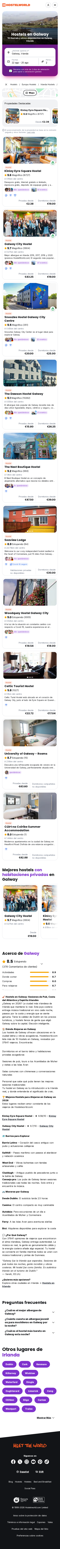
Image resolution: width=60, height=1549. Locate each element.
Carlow (42, 1400)
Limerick (33, 1391)
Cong (50, 1391)
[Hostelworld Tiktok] (47, 1461)
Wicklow (30, 1373)
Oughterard (12, 1391)
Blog (11, 1482)
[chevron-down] (41, 963)
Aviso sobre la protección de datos (30, 1515)
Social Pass (30, 1488)
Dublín (9, 1364)
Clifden (10, 1400)
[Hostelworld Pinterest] (40, 1461)
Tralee (29, 1408)
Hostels (18, 1482)
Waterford (11, 1382)
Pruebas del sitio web (22, 1529)
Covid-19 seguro (20, 564)
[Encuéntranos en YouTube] (33, 1461)
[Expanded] (6, 84)
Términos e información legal (21, 1522)
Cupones (41, 1522)
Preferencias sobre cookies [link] (30, 1535)
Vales (50, 1522)
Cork (24, 1364)
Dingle (30, 1382)
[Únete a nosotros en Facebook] (13, 1461)
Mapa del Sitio (41, 1529)
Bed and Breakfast (42, 1482)
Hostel (8, 167)
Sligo (26, 1400)
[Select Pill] (48, 5)
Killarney (11, 1373)
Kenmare (41, 1364)
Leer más (31, 132)
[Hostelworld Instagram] (26, 1461)
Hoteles (28, 1482)
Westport (11, 1408)
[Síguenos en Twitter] (20, 1461)
